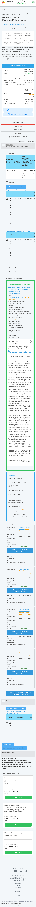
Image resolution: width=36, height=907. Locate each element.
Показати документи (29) (17, 644)
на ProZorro (6, 28)
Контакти (18, 887)
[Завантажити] (7, 199)
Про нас (18, 889)
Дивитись (18, 797)
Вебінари (18, 893)
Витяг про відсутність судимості (18, 110)
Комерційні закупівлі (18, 881)
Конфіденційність (5, 903)
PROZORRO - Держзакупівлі (18, 875)
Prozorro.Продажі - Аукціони (18, 879)
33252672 (27, 93)
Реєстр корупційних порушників (19, 114)
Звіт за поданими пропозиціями (14, 748)
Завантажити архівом (16, 187)
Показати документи (17, 327)
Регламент (18, 891)
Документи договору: (15, 500)
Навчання (18, 883)
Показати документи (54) (17, 602)
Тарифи (18, 895)
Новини (18, 885)
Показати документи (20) (17, 684)
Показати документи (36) (17, 562)
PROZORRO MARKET (18, 877)
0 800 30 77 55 (20, 0)
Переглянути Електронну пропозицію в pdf (20, 550)
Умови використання (16, 903)
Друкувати (8, 744)
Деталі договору (15, 506)
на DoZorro (14, 28)
